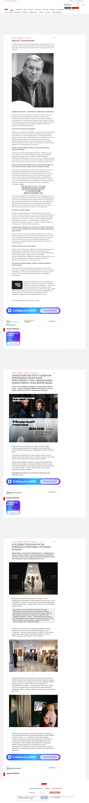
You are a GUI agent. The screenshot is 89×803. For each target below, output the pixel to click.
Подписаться (20, 38)
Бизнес (11, 12)
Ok (44, 797)
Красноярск (71, 0)
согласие (27, 797)
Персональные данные (57, 788)
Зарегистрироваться (13, 0)
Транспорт (47, 12)
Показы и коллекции (17, 372)
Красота (31, 9)
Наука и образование (57, 12)
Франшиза (47, 788)
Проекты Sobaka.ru (79, 0)
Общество (41, 12)
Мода (25, 9)
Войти (6, 0)
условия (19, 797)
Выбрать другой (68, 7)
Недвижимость (33, 12)
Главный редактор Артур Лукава (13, 492)
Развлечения (18, 9)
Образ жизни (60, 9)
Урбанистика (17, 12)
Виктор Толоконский (10, 324)
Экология (45, 9)
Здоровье (52, 9)
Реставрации (25, 12)
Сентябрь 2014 (27, 321)
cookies (31, 798)
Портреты (14, 38)
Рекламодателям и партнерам (36, 788)
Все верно (75, 7)
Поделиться (28, 38)
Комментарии (52, 321)
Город (11, 9)
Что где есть (38, 9)
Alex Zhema (8, 321)
